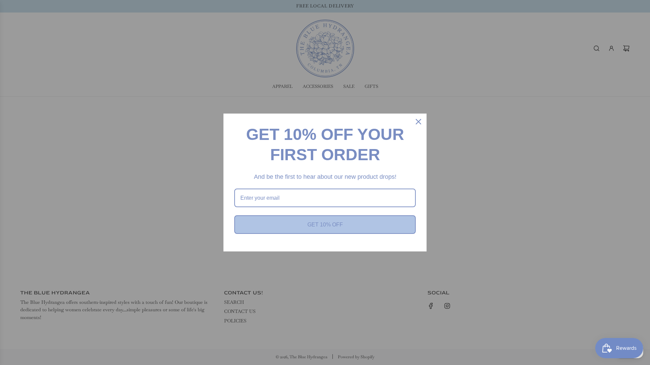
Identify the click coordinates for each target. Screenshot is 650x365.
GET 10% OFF (325, 224)
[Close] (418, 122)
